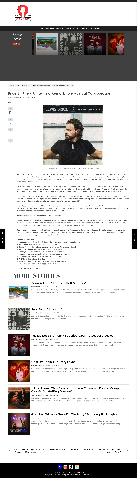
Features (69, 28)
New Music (60, 28)
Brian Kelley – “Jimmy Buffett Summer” (58, 283)
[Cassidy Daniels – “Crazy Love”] (96, 44)
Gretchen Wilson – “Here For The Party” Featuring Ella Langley (74, 414)
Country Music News (46, 28)
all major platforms (54, 216)
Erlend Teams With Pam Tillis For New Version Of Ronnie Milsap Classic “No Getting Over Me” (75, 390)
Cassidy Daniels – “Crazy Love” (53, 362)
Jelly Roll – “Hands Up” (46, 309)
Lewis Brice (30, 268)
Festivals (85, 28)
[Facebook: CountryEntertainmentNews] (60, 467)
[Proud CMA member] (77, 467)
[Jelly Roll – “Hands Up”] (48, 44)
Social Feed (95, 28)
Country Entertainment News (16, 97)
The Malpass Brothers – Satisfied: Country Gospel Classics (72, 336)
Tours (78, 28)
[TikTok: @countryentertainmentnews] (71, 467)
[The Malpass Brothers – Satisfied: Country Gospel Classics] (72, 44)
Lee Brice (23, 268)
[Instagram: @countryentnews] (65, 467)
